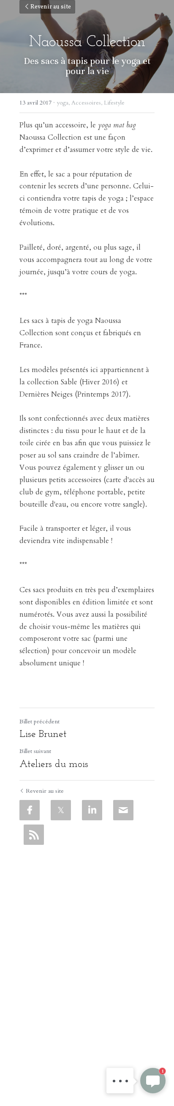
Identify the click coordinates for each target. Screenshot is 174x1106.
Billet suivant (35, 751)
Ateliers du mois (53, 764)
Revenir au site (50, 7)
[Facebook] (29, 810)
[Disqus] (87, 955)
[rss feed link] (34, 835)
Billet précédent (39, 721)
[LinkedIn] (92, 810)
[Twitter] (61, 810)
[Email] (123, 810)
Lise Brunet (43, 734)
